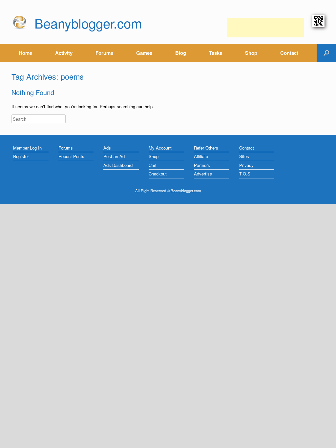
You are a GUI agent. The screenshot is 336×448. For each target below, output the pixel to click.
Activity (64, 52)
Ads (107, 148)
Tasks (215, 52)
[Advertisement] (265, 27)
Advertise (203, 174)
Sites (244, 156)
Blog (180, 52)
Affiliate (201, 156)
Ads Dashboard (118, 165)
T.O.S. (245, 174)
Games (144, 52)
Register (21, 156)
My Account (160, 148)
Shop (251, 52)
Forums (104, 52)
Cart (153, 165)
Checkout (158, 174)
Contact (289, 52)
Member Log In (27, 148)
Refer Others (206, 148)
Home (25, 52)
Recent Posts (71, 156)
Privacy (246, 165)
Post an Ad (114, 156)
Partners (202, 165)
